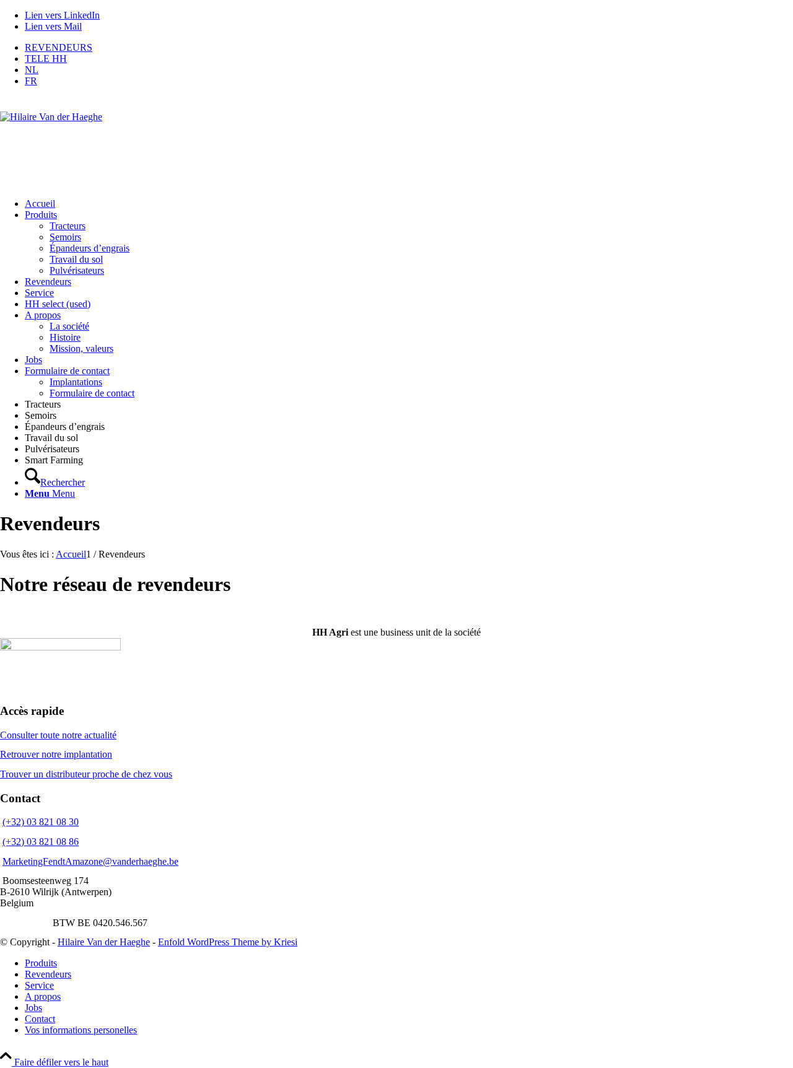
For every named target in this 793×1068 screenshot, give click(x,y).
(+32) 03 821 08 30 (40, 821)
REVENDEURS (58, 47)
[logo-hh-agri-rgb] (396, 142)
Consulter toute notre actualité (58, 735)
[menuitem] (409, 47)
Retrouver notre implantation (56, 754)
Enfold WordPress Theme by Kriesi (227, 942)
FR (31, 81)
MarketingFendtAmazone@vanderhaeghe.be (90, 861)
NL (31, 69)
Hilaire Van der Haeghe (104, 942)
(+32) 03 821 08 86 (40, 841)
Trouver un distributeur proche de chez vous (86, 774)
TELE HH (46, 58)
